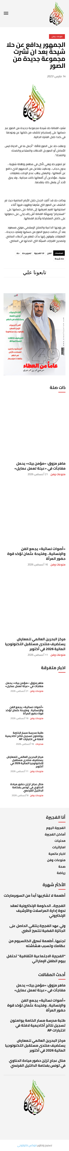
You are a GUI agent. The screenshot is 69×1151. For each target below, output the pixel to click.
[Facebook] (56, 287)
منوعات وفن (57, 474)
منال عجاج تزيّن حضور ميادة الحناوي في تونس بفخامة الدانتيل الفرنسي (26, 787)
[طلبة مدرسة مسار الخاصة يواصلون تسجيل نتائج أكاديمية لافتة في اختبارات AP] (56, 738)
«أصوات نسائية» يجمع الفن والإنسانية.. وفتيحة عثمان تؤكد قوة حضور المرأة (36, 553)
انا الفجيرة (39, 253)
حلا (17, 253)
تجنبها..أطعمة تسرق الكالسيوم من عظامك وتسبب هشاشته (37, 943)
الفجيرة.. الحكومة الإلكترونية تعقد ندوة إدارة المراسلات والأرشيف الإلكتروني (37, 910)
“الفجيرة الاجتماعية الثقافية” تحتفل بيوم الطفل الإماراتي (36, 958)
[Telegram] (33, 287)
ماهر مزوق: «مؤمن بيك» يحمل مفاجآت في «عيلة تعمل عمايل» (39, 465)
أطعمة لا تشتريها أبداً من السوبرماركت (34, 895)
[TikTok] (21, 287)
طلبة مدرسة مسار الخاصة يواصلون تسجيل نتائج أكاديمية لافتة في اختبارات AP (24, 736)
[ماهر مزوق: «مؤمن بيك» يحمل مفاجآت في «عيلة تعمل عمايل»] (34, 426)
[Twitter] (10, 287)
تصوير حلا (26, 253)
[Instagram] (45, 287)
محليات (39, 744)
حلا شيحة (59, 259)
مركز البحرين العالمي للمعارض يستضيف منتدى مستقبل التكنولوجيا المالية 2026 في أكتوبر (35, 644)
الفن (49, 253)
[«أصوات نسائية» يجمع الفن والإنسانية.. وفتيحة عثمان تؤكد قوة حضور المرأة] (34, 512)
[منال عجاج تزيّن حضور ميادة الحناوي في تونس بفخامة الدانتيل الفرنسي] (56, 790)
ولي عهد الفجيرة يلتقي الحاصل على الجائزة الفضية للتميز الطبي (37, 928)
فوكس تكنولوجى (27, 1145)
